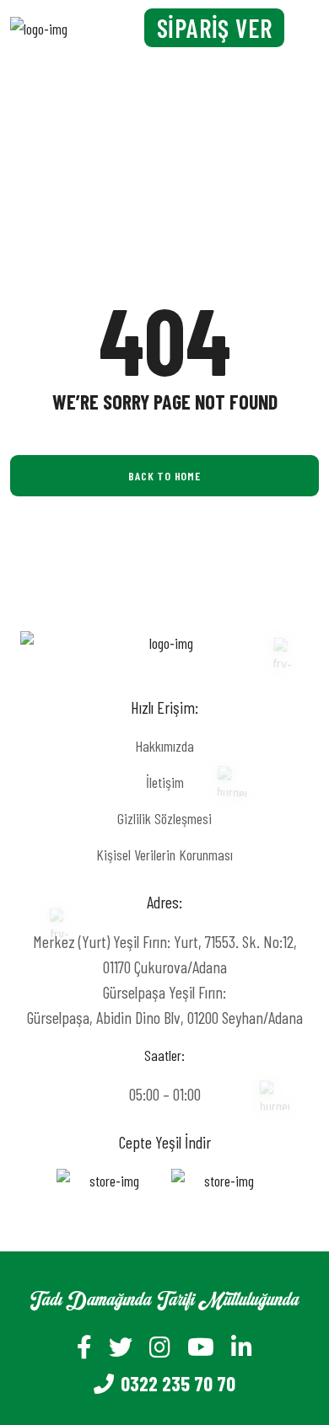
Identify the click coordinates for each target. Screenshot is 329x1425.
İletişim (165, 782)
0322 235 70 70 (178, 1383)
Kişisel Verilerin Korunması (164, 854)
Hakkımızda (164, 746)
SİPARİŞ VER (214, 28)
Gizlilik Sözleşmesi (164, 818)
